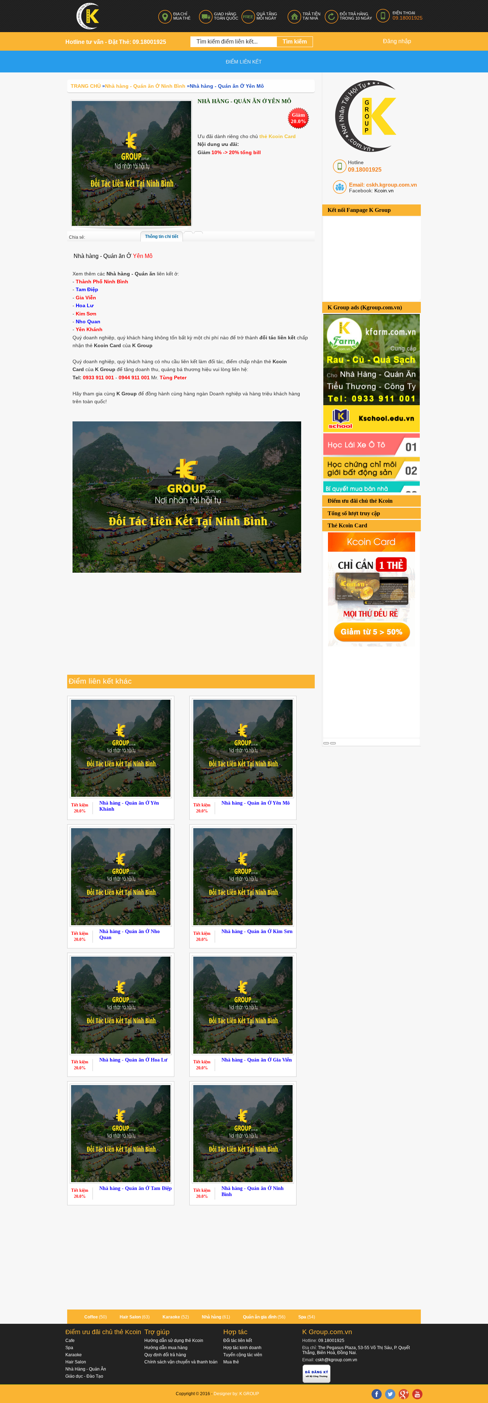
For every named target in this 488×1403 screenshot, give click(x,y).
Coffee (91, 1317)
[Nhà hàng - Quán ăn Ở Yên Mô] (131, 163)
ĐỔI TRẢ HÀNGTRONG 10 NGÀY (356, 16)
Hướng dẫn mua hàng (166, 1347)
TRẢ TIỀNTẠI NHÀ (311, 16)
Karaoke (171, 1317)
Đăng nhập (397, 41)
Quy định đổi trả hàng (165, 1354)
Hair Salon (130, 1317)
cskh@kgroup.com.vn (336, 1359)
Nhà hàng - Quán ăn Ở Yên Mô (255, 803)
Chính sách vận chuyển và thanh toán (181, 1361)
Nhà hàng (211, 1317)
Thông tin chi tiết (161, 236)
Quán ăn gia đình (260, 1317)
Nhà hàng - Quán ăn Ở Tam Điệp (135, 1188)
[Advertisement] (376, 691)
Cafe (70, 1340)
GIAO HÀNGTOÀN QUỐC (226, 16)
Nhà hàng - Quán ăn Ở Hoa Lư (133, 1060)
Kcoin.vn (383, 190)
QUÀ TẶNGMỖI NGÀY (267, 16)
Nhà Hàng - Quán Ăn (85, 1369)
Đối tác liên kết (237, 1340)
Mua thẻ (231, 1361)
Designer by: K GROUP (236, 1393)
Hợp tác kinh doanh (242, 1347)
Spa (302, 1317)
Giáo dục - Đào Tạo (84, 1376)
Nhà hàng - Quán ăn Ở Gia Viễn (256, 1060)
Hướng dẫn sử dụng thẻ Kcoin (173, 1340)
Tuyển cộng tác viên (242, 1354)
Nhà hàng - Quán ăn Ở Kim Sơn (257, 931)
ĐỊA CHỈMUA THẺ (181, 16)
